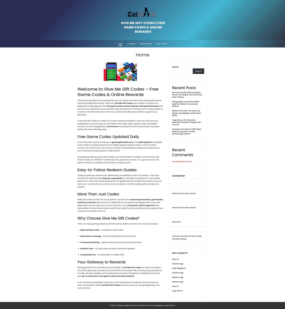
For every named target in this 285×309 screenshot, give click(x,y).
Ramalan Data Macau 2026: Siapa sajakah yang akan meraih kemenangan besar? (186, 131)
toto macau (196, 236)
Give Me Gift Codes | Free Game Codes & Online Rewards (143, 27)
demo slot (176, 193)
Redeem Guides (146, 44)
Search (175, 67)
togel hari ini (177, 291)
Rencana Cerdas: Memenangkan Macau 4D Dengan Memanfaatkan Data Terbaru (187, 94)
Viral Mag (158, 305)
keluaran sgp (177, 263)
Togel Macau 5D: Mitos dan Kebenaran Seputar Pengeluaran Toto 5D (186, 122)
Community (131, 44)
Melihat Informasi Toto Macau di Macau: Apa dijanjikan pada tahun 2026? (186, 113)
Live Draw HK (185, 236)
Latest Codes (161, 44)
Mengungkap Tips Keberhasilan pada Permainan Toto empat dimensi (185, 104)
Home (120, 44)
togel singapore (179, 268)
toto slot (175, 236)
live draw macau (188, 193)
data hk (175, 259)
